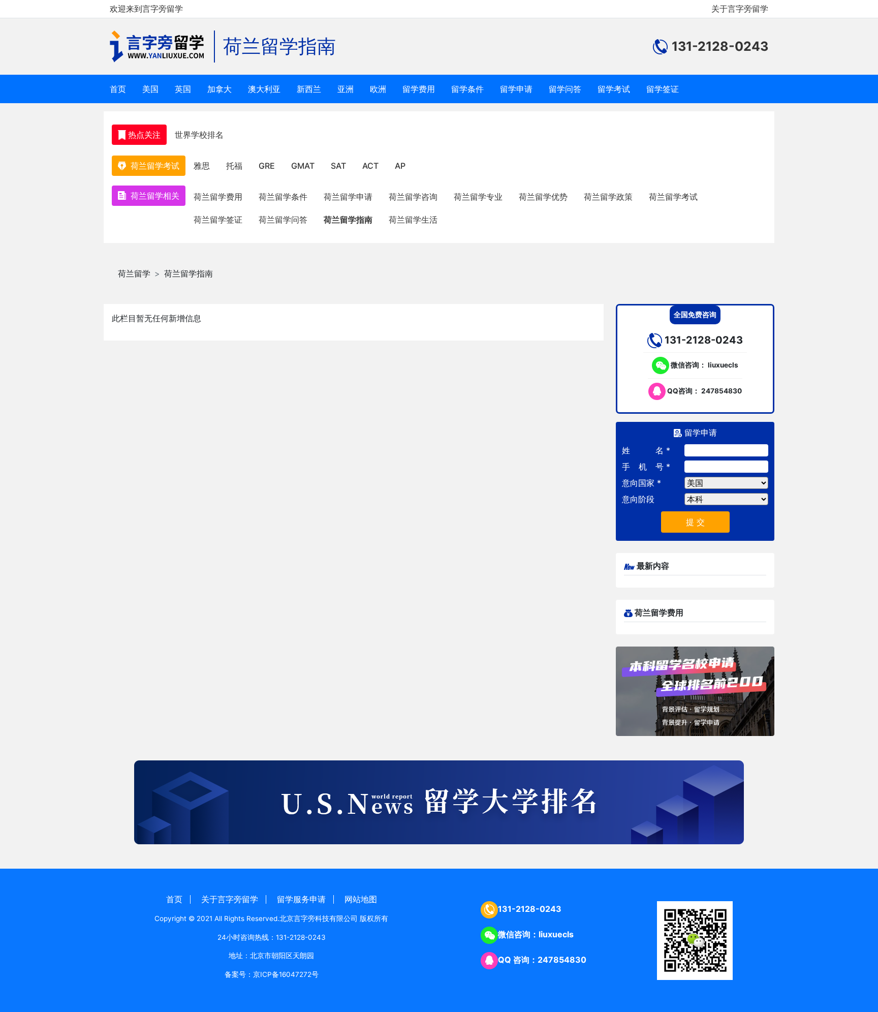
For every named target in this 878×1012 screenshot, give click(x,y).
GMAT (303, 166)
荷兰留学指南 (279, 46)
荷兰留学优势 (543, 197)
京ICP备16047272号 (286, 974)
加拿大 (219, 89)
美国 (150, 89)
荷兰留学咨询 (413, 197)
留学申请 (516, 89)
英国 (183, 89)
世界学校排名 (199, 135)
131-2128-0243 (529, 909)
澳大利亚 (264, 89)
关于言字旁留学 (739, 9)
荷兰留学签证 (218, 219)
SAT (338, 166)
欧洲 (378, 89)
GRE (267, 166)
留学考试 (614, 89)
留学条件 (467, 89)
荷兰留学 (134, 273)
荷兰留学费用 (218, 197)
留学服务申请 (301, 899)
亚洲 (345, 89)
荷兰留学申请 (348, 197)
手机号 (643, 467)
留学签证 (662, 89)
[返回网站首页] (162, 46)
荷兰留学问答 (283, 219)
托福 (234, 166)
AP (400, 166)
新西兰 (309, 89)
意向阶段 (638, 499)
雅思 (202, 166)
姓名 (643, 450)
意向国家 (638, 483)
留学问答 (565, 89)
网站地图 (360, 899)
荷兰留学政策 (608, 197)
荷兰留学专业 (478, 197)
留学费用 (418, 89)
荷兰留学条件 (283, 197)
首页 (118, 89)
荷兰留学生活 (413, 219)
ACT (370, 166)
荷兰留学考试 (673, 197)
